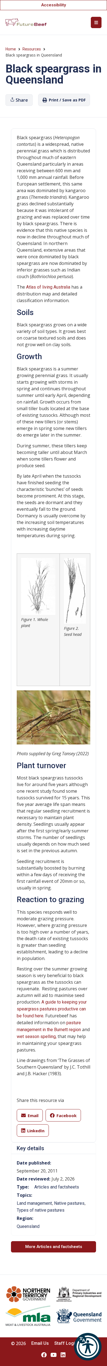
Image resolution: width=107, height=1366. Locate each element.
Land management (34, 1203)
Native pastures (69, 1203)
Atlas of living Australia (48, 287)
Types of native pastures (40, 1210)
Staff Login (65, 1343)
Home (10, 49)
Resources (31, 49)
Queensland (28, 1226)
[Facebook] (44, 1355)
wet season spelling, (37, 1036)
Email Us (40, 1343)
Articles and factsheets (56, 1187)
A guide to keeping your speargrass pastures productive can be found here (52, 1008)
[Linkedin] (63, 1355)
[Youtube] (53, 1355)
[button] (88, 1346)
